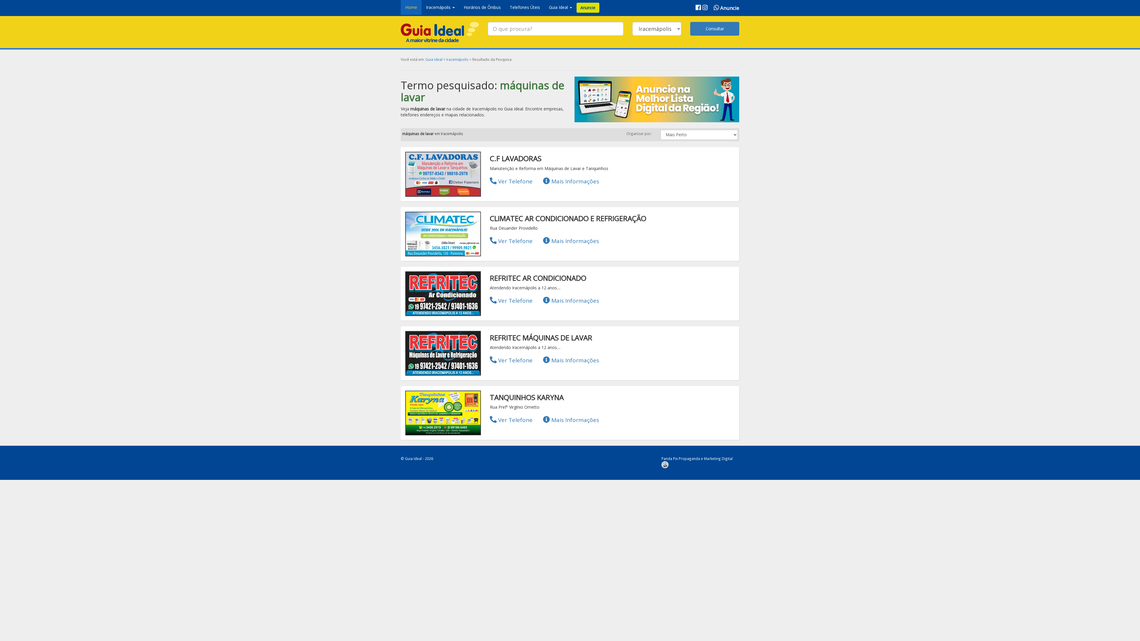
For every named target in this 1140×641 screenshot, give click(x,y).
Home (411, 7)
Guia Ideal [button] (559, 7)
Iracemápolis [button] (439, 7)
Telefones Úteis (525, 7)
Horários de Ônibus (482, 7)
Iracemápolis (457, 59)
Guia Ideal (433, 59)
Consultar (715, 28)
